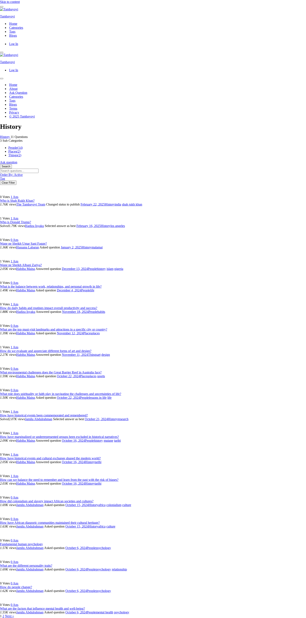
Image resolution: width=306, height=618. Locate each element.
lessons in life (98, 397)
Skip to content (10, 2)
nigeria (118, 269)
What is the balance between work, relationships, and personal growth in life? (51, 286)
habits (101, 311)
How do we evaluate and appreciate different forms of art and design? (45, 351)
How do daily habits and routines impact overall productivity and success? (48, 308)
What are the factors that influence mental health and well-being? (42, 608)
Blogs (13, 35)
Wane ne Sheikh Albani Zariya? (21, 265)
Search (6, 166)
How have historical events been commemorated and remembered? (44, 415)
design (105, 354)
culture (126, 505)
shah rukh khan (132, 204)
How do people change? (16, 587)
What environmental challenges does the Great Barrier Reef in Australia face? (51, 372)
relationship (119, 569)
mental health (104, 612)
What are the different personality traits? (26, 565)
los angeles (118, 226)
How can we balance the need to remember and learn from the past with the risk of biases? (59, 479)
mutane (108, 440)
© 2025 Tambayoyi (22, 116)
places (96, 333)
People (15, 147)
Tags (12, 31)
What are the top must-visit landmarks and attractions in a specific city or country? (53, 329)
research (123, 419)
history (101, 269)
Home (13, 23)
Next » (9, 616)
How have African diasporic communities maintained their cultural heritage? (50, 522)
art (99, 354)
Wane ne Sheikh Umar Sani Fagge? (23, 243)
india (118, 204)
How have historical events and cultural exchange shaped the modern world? (50, 458)
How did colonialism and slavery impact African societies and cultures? (46, 501)
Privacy (14, 112)
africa (102, 505)
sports (101, 376)
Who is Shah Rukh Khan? (17, 200)
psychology (103, 548)
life (92, 290)
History (5, 137)
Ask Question (18, 92)
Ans (14, 197)
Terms (13, 108)
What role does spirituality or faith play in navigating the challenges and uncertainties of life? (60, 394)
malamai (97, 247)
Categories (16, 27)
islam (110, 269)
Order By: (11, 175)
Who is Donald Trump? (15, 222)
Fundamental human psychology (21, 544)
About (13, 88)
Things (14, 155)
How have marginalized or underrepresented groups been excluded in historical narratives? (59, 437)
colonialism (113, 505)
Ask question (8, 162)
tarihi (117, 440)
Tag (2, 178)
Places (14, 151)
